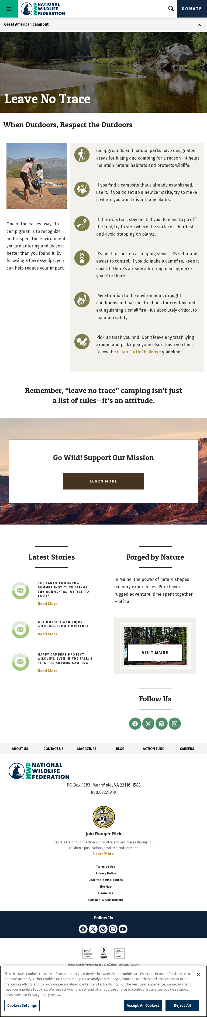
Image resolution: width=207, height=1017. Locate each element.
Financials (105, 893)
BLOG (120, 749)
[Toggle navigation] (9, 9)
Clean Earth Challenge (139, 351)
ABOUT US (20, 749)
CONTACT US (53, 749)
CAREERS (187, 749)
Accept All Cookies (143, 1005)
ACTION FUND (153, 749)
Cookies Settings (22, 1005)
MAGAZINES (86, 749)
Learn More (103, 853)
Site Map (105, 886)
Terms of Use (105, 866)
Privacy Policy (105, 873)
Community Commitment (105, 900)
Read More (47, 603)
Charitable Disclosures (105, 880)
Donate (192, 8)
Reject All (182, 1005)
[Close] (198, 974)
